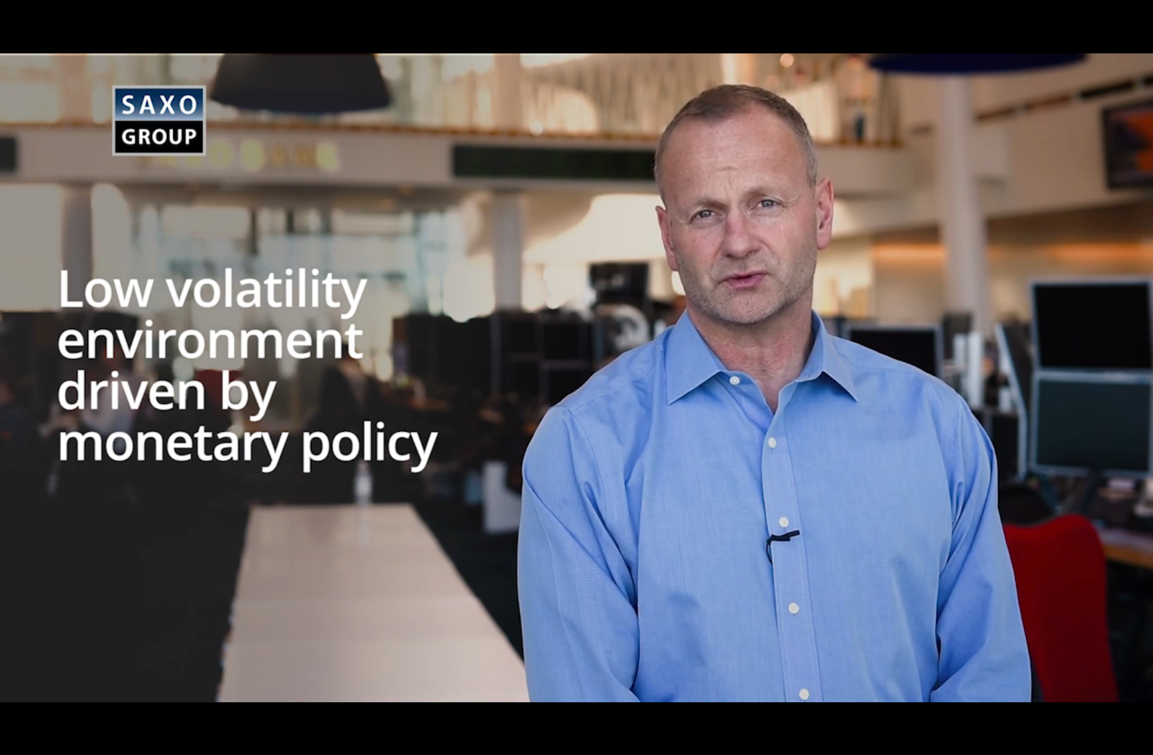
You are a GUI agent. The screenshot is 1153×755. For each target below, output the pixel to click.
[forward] (646, 378)
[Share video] (1131, 21)
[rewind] (506, 378)
